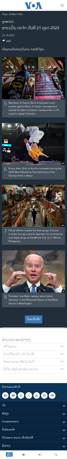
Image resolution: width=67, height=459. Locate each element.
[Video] (24, 454)
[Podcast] (44, 395)
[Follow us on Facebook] (5, 395)
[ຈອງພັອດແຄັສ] (52, 395)
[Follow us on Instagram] (21, 395)
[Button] (6, 41)
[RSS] (36, 395)
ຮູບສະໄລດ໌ (8, 21)
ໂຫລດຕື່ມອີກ (33, 319)
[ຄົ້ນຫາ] (56, 454)
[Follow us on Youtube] (13, 395)
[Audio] (40, 454)
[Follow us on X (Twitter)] (28, 395)
